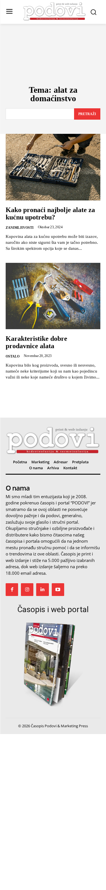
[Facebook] (12, 589)
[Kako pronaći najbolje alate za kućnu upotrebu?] (53, 167)
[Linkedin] (42, 589)
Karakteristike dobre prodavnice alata (36, 342)
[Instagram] (27, 589)
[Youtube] (58, 589)
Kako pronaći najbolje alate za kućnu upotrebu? (50, 213)
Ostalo (13, 356)
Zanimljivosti (20, 228)
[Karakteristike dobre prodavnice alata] (53, 296)
